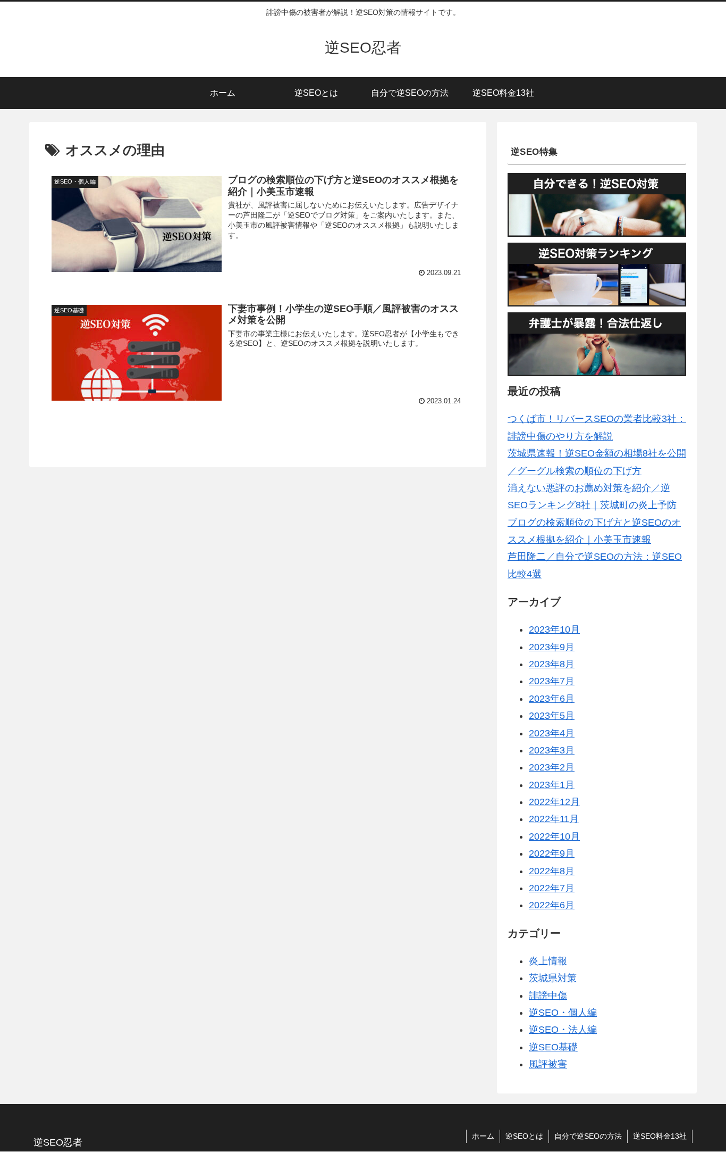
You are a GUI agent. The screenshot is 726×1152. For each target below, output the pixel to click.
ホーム (483, 1136)
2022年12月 (554, 802)
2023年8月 (552, 664)
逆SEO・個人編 (563, 1012)
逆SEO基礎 (553, 1047)
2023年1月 (552, 785)
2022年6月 (552, 905)
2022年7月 (552, 888)
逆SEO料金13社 (660, 1136)
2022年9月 (552, 853)
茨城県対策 (553, 978)
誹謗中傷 (548, 995)
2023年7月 (552, 681)
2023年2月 (552, 767)
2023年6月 (552, 698)
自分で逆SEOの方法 (588, 1136)
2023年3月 (552, 750)
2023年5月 (552, 715)
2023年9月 (552, 647)
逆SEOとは (524, 1136)
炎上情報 (548, 961)
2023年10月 (554, 629)
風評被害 (548, 1064)
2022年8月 (552, 871)
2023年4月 (552, 733)
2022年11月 (554, 819)
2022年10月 (554, 836)
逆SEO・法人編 (563, 1029)
